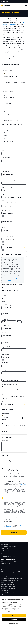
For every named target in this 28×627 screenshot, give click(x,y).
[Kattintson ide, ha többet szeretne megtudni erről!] (3, 177)
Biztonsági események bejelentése (9, 580)
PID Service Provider (9, 136)
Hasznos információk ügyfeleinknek (9, 574)
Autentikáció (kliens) (9, 115)
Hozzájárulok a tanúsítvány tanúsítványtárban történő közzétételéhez (11, 519)
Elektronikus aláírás (7, 70)
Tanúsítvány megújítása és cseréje (9, 576)
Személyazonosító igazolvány (10, 290)
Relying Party (7, 130)
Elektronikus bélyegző (7, 91)
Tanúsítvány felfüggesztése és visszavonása (11, 578)
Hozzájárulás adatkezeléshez (11, 498)
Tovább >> (14, 532)
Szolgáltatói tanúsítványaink (7, 584)
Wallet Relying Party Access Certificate (12, 124)
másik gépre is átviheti (17, 52)
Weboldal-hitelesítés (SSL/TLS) (12, 120)
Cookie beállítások (14, 623)
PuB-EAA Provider (8, 141)
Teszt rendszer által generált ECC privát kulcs (13, 425)
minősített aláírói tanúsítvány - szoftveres (14, 82)
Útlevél (3, 301)
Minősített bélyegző (9, 97)
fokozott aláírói (8, 88)
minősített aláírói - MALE (11, 76)
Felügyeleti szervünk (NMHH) (8, 586)
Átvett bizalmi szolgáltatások (8, 588)
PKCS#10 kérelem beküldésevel (10, 431)
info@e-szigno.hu (13, 59)
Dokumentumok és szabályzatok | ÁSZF (10, 572)
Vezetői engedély (6, 296)
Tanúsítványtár (4, 590)
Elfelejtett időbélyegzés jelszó (8, 592)
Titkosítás (6, 109)
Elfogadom (14, 616)
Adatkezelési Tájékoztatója (9, 505)
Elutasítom (14, 619)
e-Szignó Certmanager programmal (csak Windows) (13, 418)
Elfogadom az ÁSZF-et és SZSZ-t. (13, 481)
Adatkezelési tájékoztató (7, 582)
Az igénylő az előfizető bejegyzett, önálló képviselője (13, 389)
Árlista (2, 569)
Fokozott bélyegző (9, 103)
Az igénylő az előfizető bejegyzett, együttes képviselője (13, 397)
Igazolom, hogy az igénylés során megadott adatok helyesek (12, 470)
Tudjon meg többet (7, 611)
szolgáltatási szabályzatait (14, 485)
